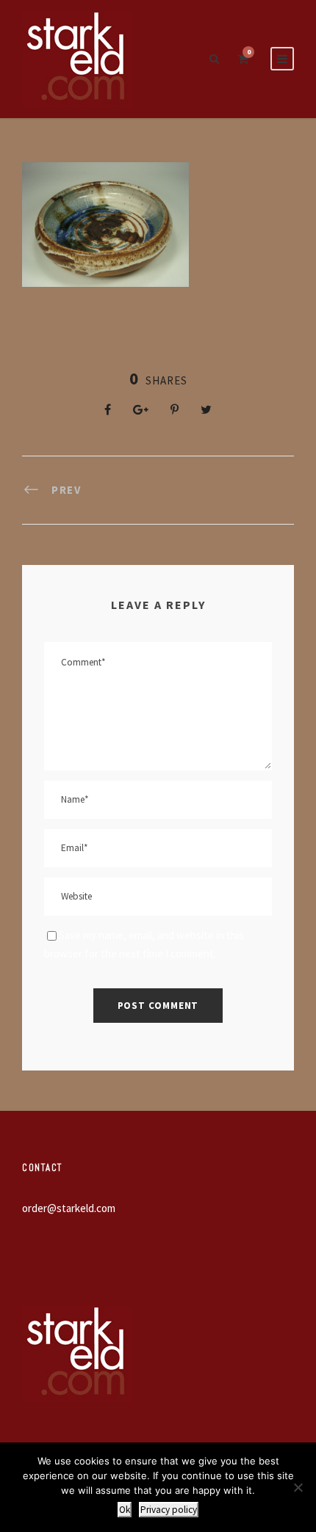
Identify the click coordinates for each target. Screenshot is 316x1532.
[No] (297, 1487)
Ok (124, 1509)
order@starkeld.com (68, 1208)
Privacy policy (168, 1509)
